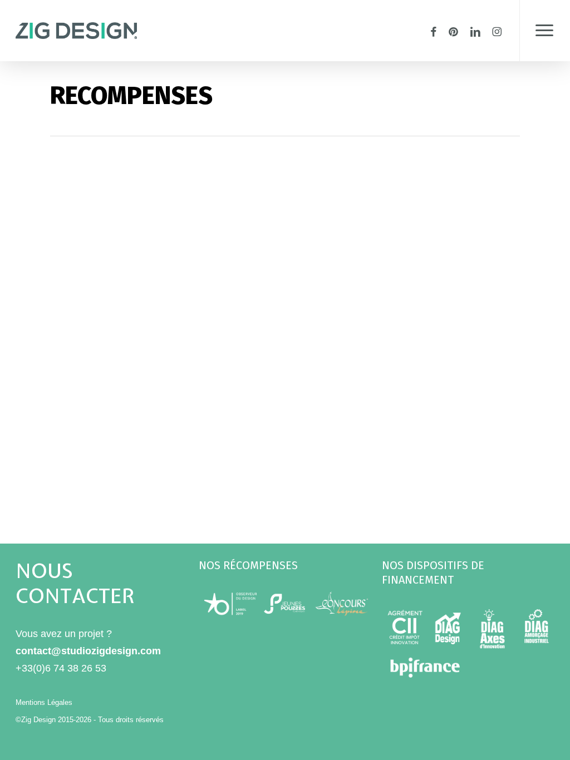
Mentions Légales (44, 702)
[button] (544, 30)
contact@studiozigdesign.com (88, 651)
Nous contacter (75, 583)
